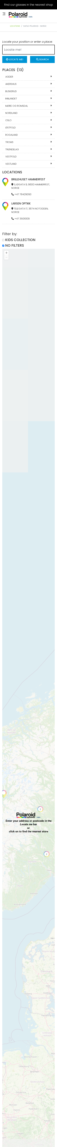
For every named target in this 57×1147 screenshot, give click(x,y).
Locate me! (15, 59)
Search (44, 59)
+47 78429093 (22, 194)
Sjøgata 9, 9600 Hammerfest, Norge (30, 186)
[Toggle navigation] (4, 14)
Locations (15, 26)
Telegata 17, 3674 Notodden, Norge (29, 210)
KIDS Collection (20, 240)
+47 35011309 (22, 218)
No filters (14, 245)
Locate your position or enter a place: (27, 42)
